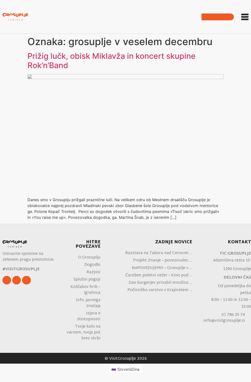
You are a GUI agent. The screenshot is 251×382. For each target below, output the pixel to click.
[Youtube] (26, 280)
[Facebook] (6, 280)
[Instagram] (16, 280)
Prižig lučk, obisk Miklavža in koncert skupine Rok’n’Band (111, 60)
